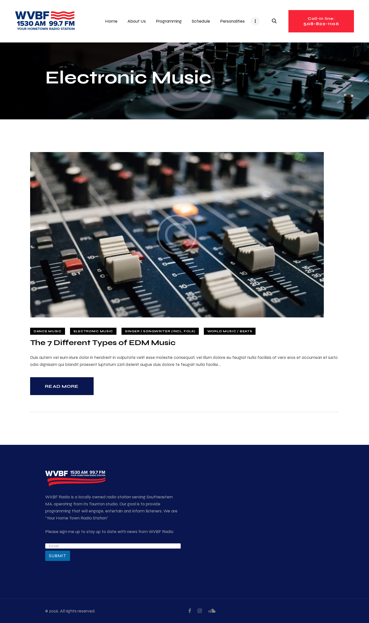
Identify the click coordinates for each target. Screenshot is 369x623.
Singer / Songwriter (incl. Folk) (160, 331)
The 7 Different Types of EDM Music (102, 342)
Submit (57, 555)
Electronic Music (93, 331)
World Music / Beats (229, 331)
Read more (62, 386)
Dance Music (48, 331)
